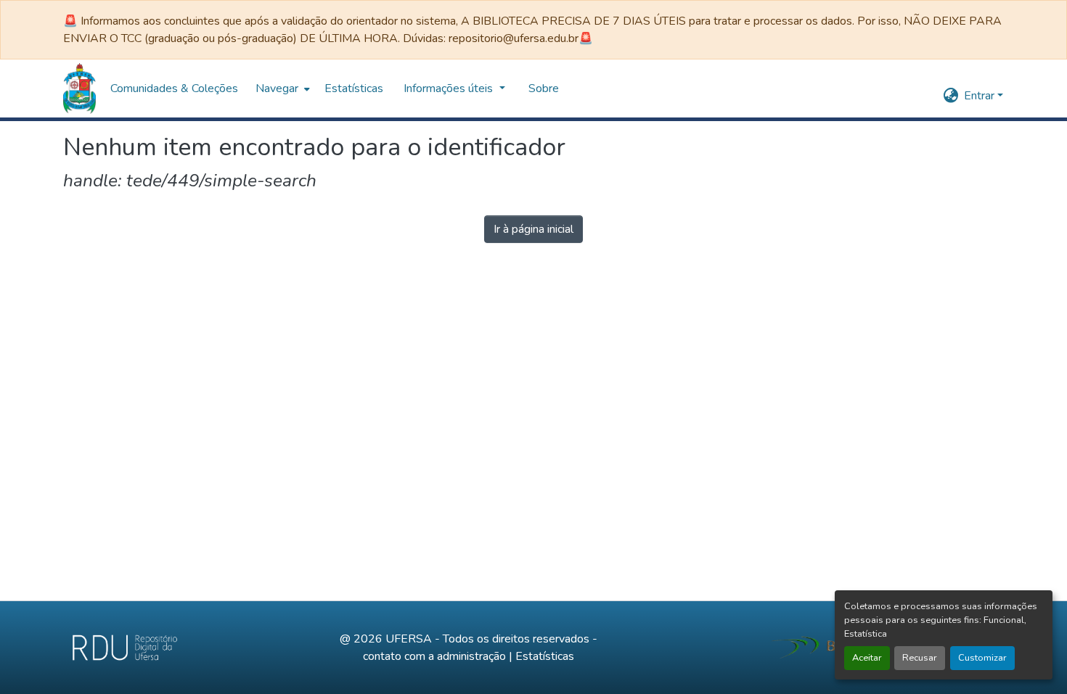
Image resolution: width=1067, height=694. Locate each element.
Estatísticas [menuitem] (353, 88)
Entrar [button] (980, 96)
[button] (79, 88)
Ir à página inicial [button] (533, 229)
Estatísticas (544, 656)
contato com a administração (434, 656)
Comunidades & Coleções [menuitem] (174, 88)
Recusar (919, 657)
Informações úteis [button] (450, 88)
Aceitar (867, 657)
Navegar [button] (276, 88)
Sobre (543, 88)
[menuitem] (281, 88)
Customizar (982, 657)
